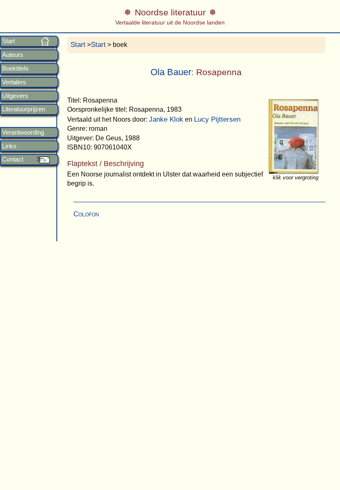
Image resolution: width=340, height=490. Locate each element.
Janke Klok (166, 119)
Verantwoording (23, 132)
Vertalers (14, 82)
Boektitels (15, 68)
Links (9, 146)
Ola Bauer (171, 72)
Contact (12, 159)
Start (8, 41)
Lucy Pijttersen (217, 119)
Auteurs (12, 54)
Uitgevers (15, 96)
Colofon (86, 214)
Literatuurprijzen (23, 109)
